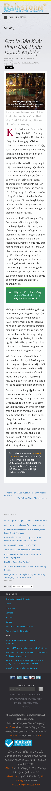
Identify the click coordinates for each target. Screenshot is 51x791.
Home (8, 603)
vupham (9, 58)
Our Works (10, 608)
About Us (9, 617)
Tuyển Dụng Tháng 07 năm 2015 (31, 498)
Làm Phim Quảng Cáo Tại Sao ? (17, 562)
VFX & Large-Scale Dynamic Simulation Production (25, 520)
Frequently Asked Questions (18, 631)
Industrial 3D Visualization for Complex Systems (24, 525)
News (29, 58)
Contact (9, 622)
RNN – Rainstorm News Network (19, 626)
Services (9, 612)
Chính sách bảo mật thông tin (18, 599)
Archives (8, 586)
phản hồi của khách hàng (27, 295)
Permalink (9, 65)
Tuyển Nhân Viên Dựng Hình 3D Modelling (22, 549)
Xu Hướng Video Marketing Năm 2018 (20, 545)
